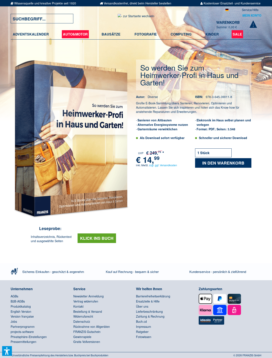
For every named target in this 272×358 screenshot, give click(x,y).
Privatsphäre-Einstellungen (29, 337)
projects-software (22, 332)
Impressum (143, 326)
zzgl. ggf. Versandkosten (163, 165)
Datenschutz (81, 321)
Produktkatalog (21, 306)
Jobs (14, 321)
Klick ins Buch (96, 238)
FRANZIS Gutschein (87, 332)
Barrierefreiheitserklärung (153, 296)
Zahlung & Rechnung (150, 316)
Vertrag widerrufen (85, 301)
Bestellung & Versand (87, 311)
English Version (21, 311)
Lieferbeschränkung (149, 311)
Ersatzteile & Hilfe (148, 301)
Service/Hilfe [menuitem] (250, 10)
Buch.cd (141, 321)
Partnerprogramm (23, 326)
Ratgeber (142, 332)
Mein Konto (251, 15)
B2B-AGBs (18, 301)
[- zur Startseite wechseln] (136, 18)
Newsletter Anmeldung (88, 296)
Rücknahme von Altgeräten (91, 326)
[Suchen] (67, 18)
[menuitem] (31, 34)
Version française (22, 316)
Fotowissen (143, 337)
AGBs (14, 296)
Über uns (142, 306)
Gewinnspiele (82, 337)
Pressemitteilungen (23, 342)
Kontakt (78, 306)
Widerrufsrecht (83, 316)
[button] (7, 351)
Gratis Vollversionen (86, 342)
